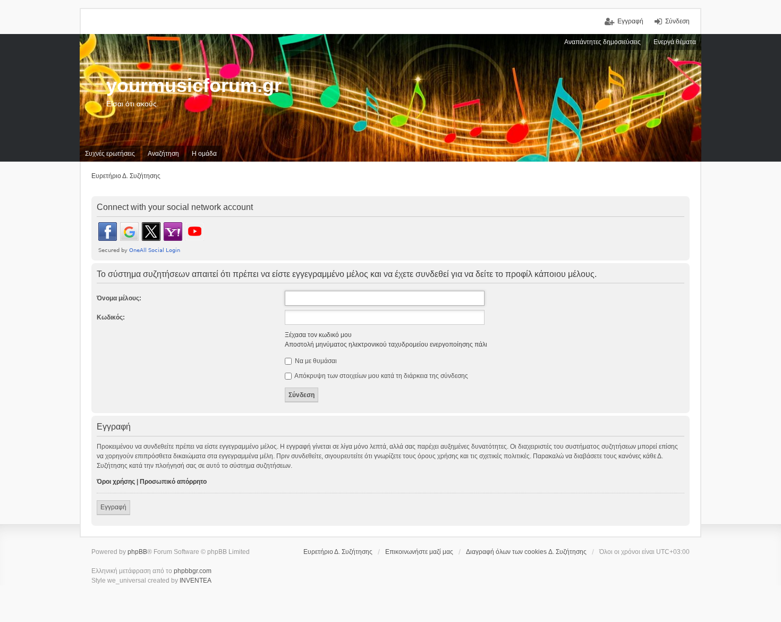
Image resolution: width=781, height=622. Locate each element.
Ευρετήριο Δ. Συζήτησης (337, 552)
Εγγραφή (113, 507)
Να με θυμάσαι (315, 361)
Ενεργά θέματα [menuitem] (674, 42)
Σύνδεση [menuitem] (677, 21)
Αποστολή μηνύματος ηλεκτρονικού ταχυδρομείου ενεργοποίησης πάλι (386, 344)
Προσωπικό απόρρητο (173, 481)
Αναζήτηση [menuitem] (163, 153)
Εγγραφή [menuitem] (630, 21)
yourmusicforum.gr (194, 85)
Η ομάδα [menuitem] (204, 153)
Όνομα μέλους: (119, 298)
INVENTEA (195, 580)
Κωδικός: (111, 317)
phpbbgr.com (192, 571)
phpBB (137, 552)
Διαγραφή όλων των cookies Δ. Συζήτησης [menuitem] (526, 552)
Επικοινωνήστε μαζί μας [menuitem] (419, 552)
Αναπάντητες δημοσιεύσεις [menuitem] (602, 42)
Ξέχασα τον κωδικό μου (318, 335)
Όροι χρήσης (116, 481)
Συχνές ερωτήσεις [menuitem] (110, 153)
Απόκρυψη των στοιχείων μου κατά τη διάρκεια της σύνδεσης (380, 376)
